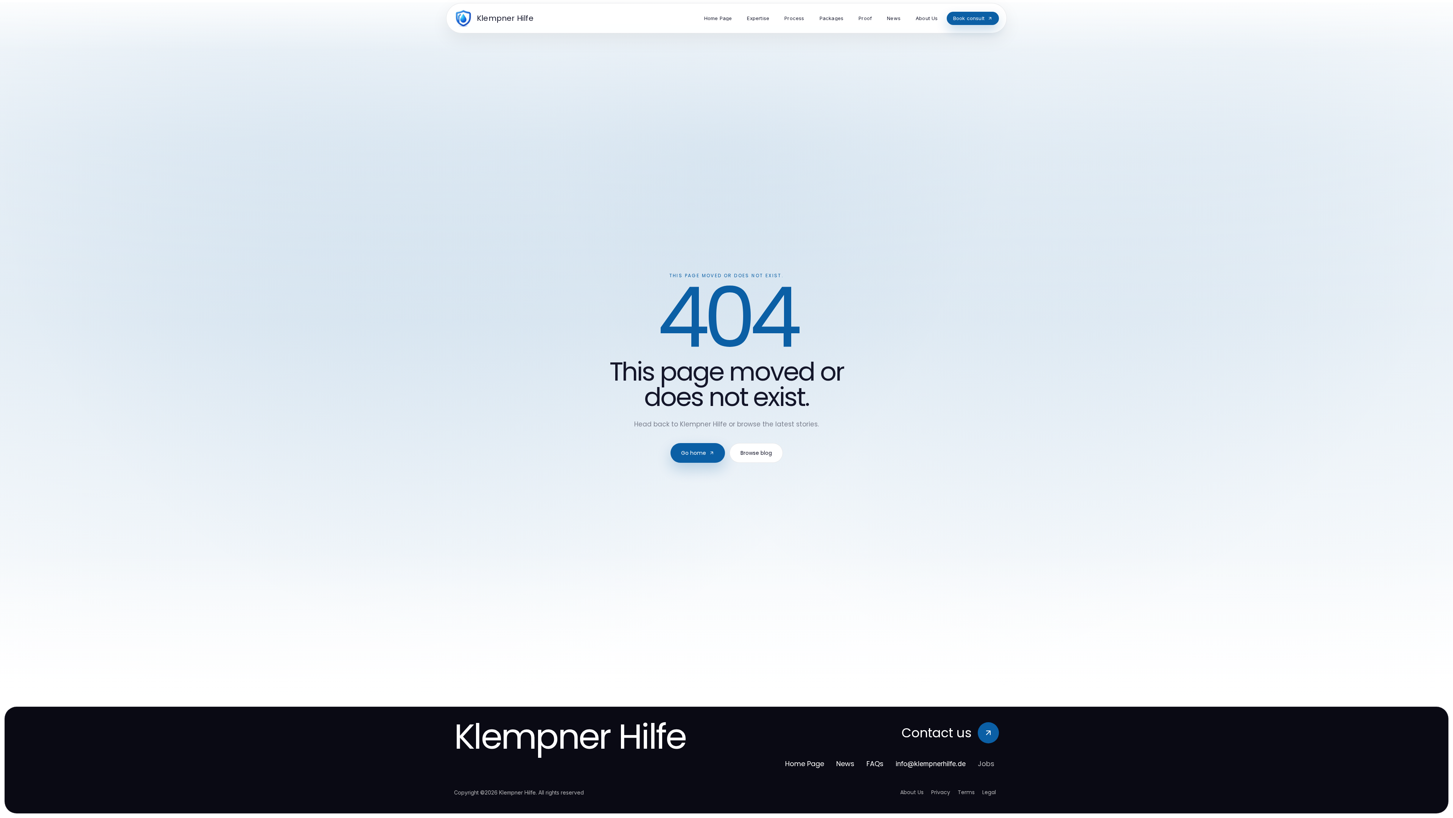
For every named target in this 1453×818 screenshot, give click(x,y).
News (845, 763)
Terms (966, 792)
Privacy (940, 792)
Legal (989, 792)
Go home (693, 453)
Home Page (804, 763)
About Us (912, 792)
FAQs (875, 763)
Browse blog (756, 453)
